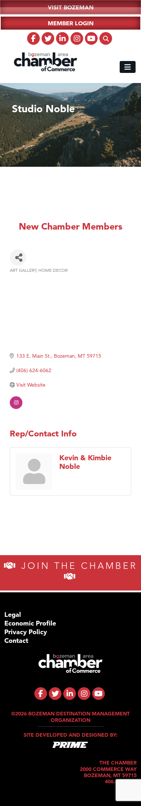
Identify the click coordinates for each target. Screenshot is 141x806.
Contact (16, 640)
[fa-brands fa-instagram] (76, 38)
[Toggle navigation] (128, 67)
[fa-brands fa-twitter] (48, 38)
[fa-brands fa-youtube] (91, 38)
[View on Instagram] (16, 407)
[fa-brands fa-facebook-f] (33, 38)
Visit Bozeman (71, 7)
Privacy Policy (25, 632)
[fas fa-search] (105, 38)
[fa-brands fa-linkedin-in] (62, 38)
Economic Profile (30, 623)
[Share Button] (18, 257)
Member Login (71, 23)
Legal (12, 614)
